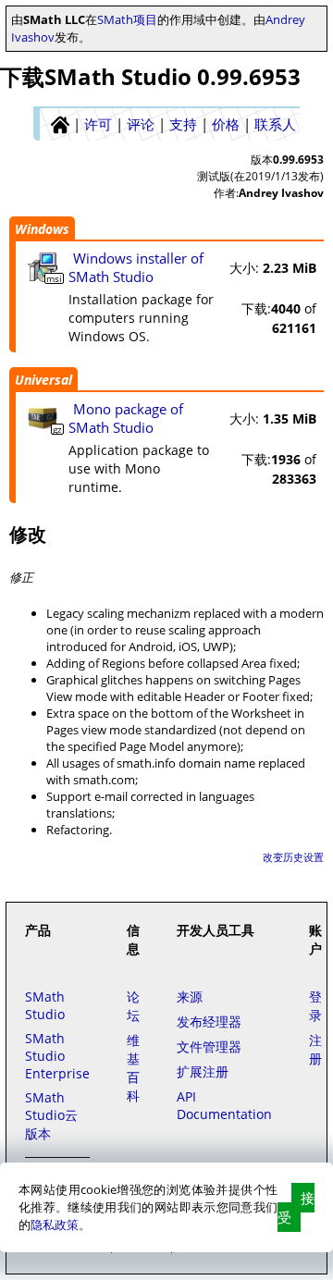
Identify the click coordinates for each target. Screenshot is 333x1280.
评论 (140, 124)
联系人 (275, 124)
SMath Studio (45, 1005)
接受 (296, 1207)
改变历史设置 (293, 857)
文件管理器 (209, 1046)
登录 (315, 1006)
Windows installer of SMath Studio (136, 267)
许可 (98, 124)
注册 (315, 1049)
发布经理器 (209, 1021)
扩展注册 (202, 1071)
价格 (226, 124)
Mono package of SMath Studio (125, 418)
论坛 (133, 1006)
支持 (183, 124)
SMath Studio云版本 (51, 1115)
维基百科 (133, 1067)
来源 (190, 996)
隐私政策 (55, 1224)
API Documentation (224, 1105)
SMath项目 (127, 19)
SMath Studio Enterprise (57, 1055)
